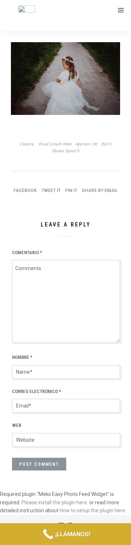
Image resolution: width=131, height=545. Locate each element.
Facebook (25, 190)
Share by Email (100, 190)
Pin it (71, 190)
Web (16, 425)
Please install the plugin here (54, 502)
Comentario (27, 252)
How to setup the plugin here (92, 510)
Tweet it (50, 190)
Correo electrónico (36, 391)
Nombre (22, 357)
